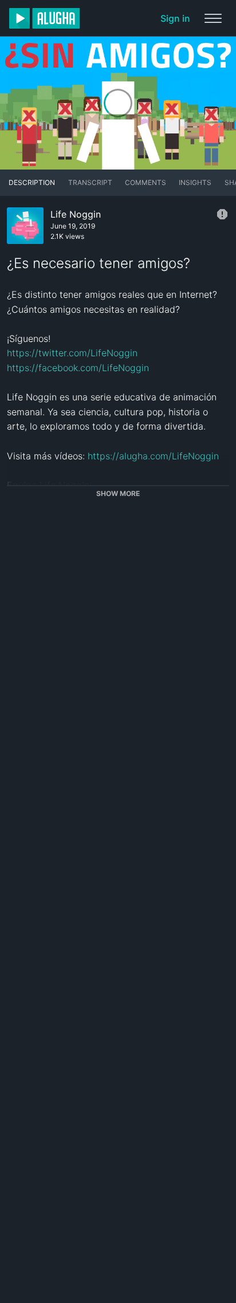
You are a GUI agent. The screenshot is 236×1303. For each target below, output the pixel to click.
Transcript (90, 182)
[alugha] (44, 18)
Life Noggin (75, 214)
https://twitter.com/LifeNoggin (72, 353)
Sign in (175, 18)
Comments (145, 182)
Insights (195, 182)
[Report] (222, 214)
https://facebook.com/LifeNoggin (78, 367)
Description (32, 182)
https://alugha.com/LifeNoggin (153, 456)
